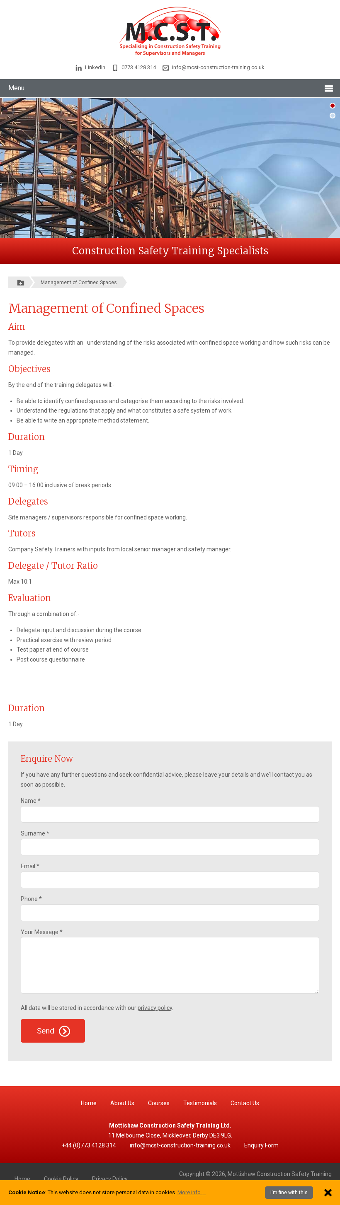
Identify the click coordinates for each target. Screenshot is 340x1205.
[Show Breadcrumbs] (20, 282)
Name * (31, 800)
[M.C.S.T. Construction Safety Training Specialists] (170, 30)
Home (89, 1103)
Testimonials (200, 1103)
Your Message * (42, 932)
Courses (159, 1103)
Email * (30, 866)
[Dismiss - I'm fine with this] (328, 1192)
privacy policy (155, 1008)
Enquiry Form (261, 1145)
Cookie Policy (61, 1179)
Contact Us (245, 1103)
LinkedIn (95, 67)
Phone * (31, 899)
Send (46, 1031)
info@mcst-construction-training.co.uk (218, 67)
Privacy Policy (110, 1179)
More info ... (191, 1192)
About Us (122, 1103)
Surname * (35, 833)
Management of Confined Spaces (79, 282)
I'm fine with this (289, 1192)
